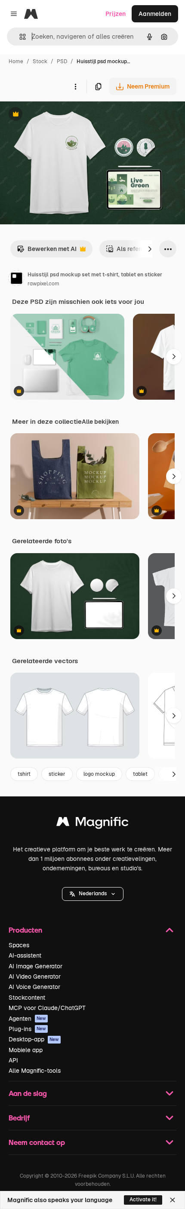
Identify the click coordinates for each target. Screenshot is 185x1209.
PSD (62, 61)
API (13, 1060)
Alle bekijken (100, 421)
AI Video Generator (35, 976)
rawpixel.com (43, 283)
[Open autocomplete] (19, 37)
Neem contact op (37, 1142)
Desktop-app (34, 1039)
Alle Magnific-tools (35, 1070)
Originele (56, 115)
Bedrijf (19, 1117)
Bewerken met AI (47, 251)
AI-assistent (25, 955)
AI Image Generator (35, 966)
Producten (25, 929)
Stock (40, 61)
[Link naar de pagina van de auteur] (16, 279)
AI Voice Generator (34, 987)
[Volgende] (149, 248)
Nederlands (93, 893)
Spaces (19, 945)
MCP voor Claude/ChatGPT (47, 1008)
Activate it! (143, 1199)
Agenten (27, 1018)
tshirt (24, 774)
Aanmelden (155, 14)
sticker (57, 774)
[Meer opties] (75, 86)
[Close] (172, 1200)
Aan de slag (28, 1093)
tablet (140, 774)
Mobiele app (26, 1050)
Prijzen (115, 14)
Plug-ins (27, 1029)
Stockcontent (27, 997)
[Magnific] (92, 823)
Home (16, 61)
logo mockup (99, 774)
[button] (92, 894)
